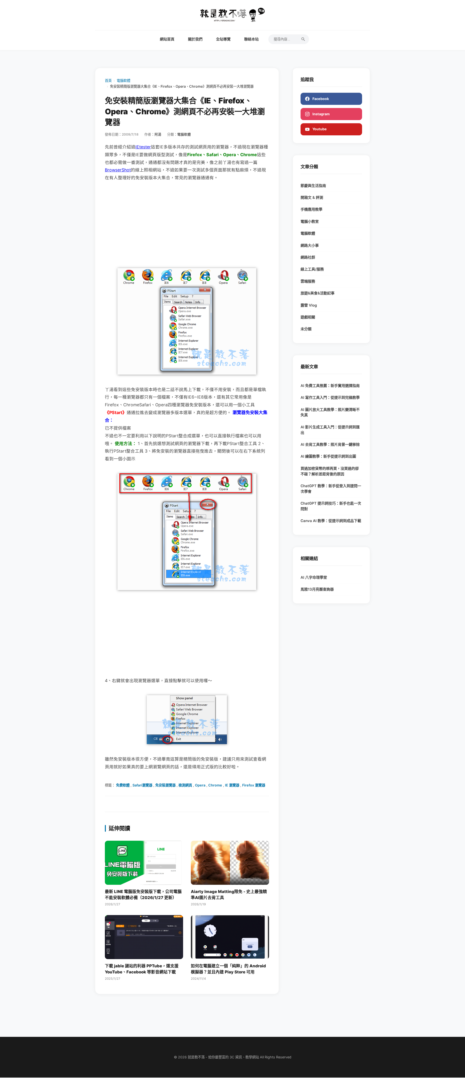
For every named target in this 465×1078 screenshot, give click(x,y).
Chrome (215, 785)
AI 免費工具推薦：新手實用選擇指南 (330, 385)
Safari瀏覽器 (142, 785)
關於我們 (195, 39)
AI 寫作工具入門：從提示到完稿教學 (330, 397)
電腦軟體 (123, 80)
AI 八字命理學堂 (314, 577)
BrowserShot (118, 169)
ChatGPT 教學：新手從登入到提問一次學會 (331, 489)
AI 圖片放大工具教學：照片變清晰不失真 (330, 412)
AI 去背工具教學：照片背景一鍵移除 (330, 444)
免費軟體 (123, 785)
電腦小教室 (310, 221)
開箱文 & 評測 (312, 197)
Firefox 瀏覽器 (253, 785)
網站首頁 (167, 39)
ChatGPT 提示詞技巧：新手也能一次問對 (331, 506)
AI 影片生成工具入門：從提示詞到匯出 (330, 430)
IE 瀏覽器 (232, 785)
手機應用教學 (311, 209)
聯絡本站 (251, 39)
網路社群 (308, 257)
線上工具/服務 (312, 269)
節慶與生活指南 (313, 185)
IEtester (143, 146)
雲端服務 (308, 281)
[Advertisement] (187, 223)
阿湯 (158, 134)
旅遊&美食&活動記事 (317, 293)
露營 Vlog (309, 305)
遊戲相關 (308, 317)
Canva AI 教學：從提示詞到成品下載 (331, 520)
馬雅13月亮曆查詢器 (317, 589)
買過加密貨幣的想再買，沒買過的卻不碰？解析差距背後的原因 (330, 471)
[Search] (303, 39)
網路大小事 (310, 245)
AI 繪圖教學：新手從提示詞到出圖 (328, 456)
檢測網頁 (185, 785)
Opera (200, 785)
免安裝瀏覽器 (165, 785)
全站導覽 (223, 39)
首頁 (108, 80)
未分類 (306, 329)
